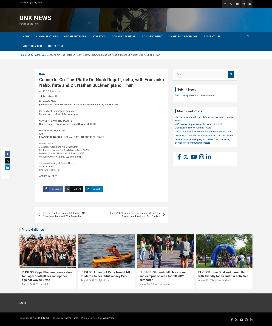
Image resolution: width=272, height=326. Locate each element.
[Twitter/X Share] (7, 161)
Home (26, 36)
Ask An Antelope (75, 36)
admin (58, 91)
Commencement (152, 36)
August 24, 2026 (147, 284)
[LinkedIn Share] (7, 167)
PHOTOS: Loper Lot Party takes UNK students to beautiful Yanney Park (105, 274)
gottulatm (45, 284)
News (42, 74)
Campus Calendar (124, 36)
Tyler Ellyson (105, 280)
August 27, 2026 (30, 284)
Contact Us (56, 46)
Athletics (99, 36)
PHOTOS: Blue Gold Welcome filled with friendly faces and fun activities (223, 274)
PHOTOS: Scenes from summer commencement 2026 (203, 131)
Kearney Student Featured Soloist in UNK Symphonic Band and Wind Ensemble (64, 215)
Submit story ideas (184, 95)
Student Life (212, 36)
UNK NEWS (35, 18)
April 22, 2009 (46, 91)
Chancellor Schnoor (183, 36)
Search (231, 74)
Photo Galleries (33, 229)
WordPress (108, 318)
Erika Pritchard (165, 284)
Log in (23, 302)
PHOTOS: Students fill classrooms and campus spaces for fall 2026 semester (163, 276)
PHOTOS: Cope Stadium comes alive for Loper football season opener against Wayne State (47, 276)
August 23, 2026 (206, 280)
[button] (6, 173)
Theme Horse (71, 318)
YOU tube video (32, 46)
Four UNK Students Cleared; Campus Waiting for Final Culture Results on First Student (135, 215)
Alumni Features (47, 36)
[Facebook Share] (7, 154)
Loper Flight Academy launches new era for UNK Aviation (204, 135)
